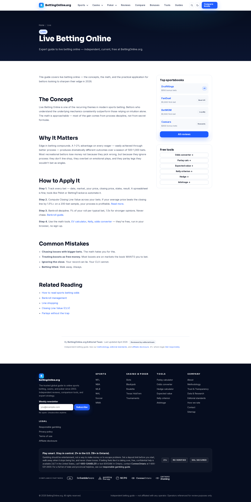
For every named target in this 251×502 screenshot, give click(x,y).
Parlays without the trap (55, 313)
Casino (96, 5)
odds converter (103, 221)
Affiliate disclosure (48, 441)
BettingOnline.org (58, 5)
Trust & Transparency (198, 389)
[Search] (192, 5)
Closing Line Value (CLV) (56, 308)
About (190, 380)
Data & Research (195, 393)
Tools (167, 5)
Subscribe (82, 407)
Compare (140, 5)
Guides (179, 5)
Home (41, 25)
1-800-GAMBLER (88, 463)
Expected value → (184, 166)
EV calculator (78, 221)
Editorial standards (196, 398)
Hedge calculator (165, 389)
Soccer (99, 398)
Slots (128, 380)
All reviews (184, 134)
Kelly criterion (163, 398)
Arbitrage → (184, 182)
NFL (98, 380)
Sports (81, 5)
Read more (117, 203)
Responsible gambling (50, 427)
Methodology (194, 384)
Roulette (130, 389)
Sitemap (191, 412)
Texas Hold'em (133, 393)
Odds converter (164, 384)
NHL (98, 393)
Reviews (125, 5)
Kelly (90, 221)
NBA (98, 384)
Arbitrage (161, 402)
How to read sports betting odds (60, 292)
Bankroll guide (55, 214)
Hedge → (184, 177)
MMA (98, 402)
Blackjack (131, 384)
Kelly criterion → (184, 171)
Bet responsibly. (172, 347)
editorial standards (118, 347)
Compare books (208, 5)
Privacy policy (46, 431)
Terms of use (45, 436)
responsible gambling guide (116, 467)
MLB (98, 389)
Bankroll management (54, 297)
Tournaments (132, 398)
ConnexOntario (138, 463)
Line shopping (50, 303)
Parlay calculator (165, 380)
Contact (191, 407)
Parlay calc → (184, 160)
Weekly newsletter (48, 401)
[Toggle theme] (197, 5)
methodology (103, 347)
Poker (110, 5)
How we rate (193, 402)
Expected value (164, 393)
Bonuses (154, 5)
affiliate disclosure (140, 347)
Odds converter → (184, 155)
